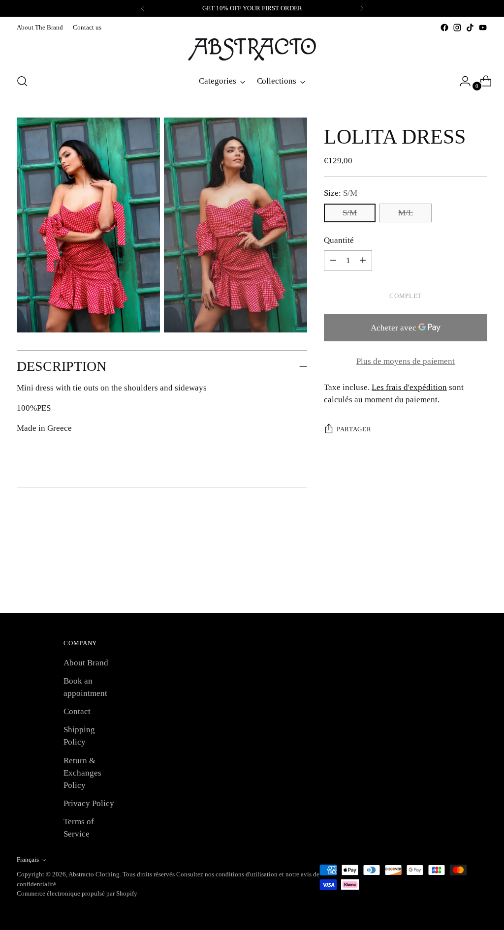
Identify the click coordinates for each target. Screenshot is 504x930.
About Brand (85, 662)
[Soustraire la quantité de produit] (363, 260)
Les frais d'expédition (409, 387)
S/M (350, 212)
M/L (405, 212)
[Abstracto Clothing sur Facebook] (444, 27)
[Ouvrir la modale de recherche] (22, 81)
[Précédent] (143, 8)
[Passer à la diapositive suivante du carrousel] (479, 578)
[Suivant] (362, 8)
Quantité (339, 240)
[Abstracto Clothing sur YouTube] (482, 27)
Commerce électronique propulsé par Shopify (77, 893)
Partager (354, 429)
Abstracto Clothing (94, 874)
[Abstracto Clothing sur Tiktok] (470, 27)
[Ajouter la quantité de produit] (333, 260)
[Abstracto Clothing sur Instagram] (457, 27)
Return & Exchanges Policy (82, 773)
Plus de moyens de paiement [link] (405, 361)
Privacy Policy (88, 803)
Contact (77, 711)
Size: (340, 193)
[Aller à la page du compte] (461, 81)
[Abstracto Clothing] (252, 49)
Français (28, 859)
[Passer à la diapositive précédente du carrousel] (456, 578)
